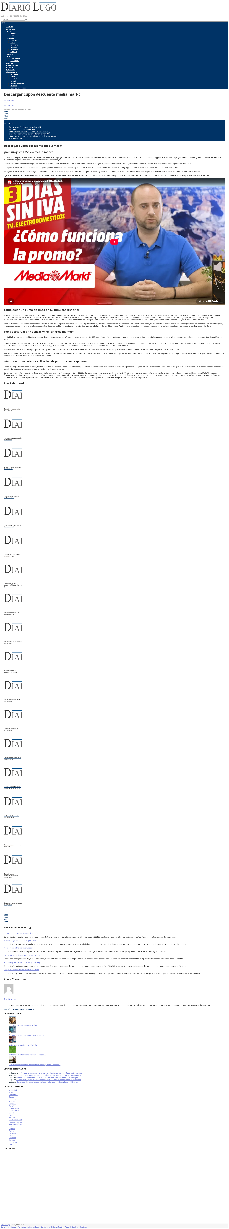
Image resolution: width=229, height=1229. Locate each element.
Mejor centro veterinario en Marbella (23, 1045)
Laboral (13, 52)
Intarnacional (12, 65)
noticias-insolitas (9, 100)
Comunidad (15, 58)
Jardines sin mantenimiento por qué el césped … (27, 1055)
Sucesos (13, 86)
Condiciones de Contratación (52, 1227)
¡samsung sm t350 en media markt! (22, 129)
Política (9, 54)
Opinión (13, 81)
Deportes (9, 67)
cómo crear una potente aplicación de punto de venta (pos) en (33, 136)
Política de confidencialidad (28, 1227)
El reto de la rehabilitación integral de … (24, 1025)
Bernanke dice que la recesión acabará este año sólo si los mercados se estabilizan (48, 1080)
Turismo (13, 79)
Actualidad (10, 29)
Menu (3, 23)
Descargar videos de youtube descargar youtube (23, 955)
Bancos (13, 40)
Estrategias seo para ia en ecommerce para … (26, 1035)
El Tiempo (9, 27)
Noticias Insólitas (18, 88)
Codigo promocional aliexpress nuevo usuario (21, 970)
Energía (13, 47)
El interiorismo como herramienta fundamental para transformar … (34, 1065)
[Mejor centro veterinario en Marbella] (12, 1043)
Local (8, 56)
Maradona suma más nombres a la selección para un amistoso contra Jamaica (51, 1073)
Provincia (14, 61)
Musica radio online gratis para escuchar (19, 948)
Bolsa (12, 43)
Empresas (14, 45)
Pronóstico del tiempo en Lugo (19, 1009)
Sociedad (14, 74)
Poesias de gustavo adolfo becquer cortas (20, 940)
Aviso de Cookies (71, 1227)
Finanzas (14, 49)
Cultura (9, 31)
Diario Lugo (5, 1225)
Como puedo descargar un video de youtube (21, 933)
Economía (10, 38)
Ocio (12, 36)
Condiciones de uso (8, 1227)
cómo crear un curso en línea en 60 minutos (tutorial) (29, 131)
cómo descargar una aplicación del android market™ (29, 134)
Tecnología (10, 70)
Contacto (83, 1227)
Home (6, 102)
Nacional (9, 63)
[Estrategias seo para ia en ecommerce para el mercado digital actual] (12, 1033)
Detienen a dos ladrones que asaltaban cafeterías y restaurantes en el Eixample (47, 1077)
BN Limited (10, 999)
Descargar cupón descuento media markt (25, 127)
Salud (12, 77)
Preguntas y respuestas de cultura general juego (22, 962)
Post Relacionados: (16, 138)
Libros (13, 34)
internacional (14, 1110)
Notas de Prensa (17, 83)
